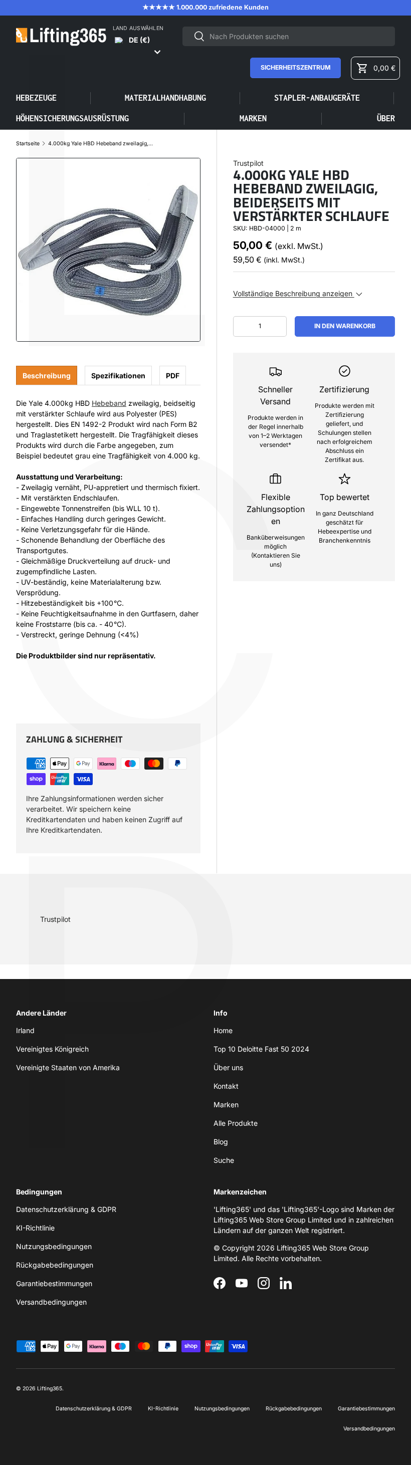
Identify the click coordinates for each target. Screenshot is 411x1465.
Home (223, 1030)
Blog (221, 1141)
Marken (253, 118)
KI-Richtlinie (35, 1228)
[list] (108, 250)
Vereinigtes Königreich (52, 1049)
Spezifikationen (118, 375)
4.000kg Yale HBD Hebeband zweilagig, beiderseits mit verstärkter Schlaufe (100, 144)
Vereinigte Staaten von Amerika (68, 1067)
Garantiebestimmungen (54, 1283)
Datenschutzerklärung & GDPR (66, 1209)
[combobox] (288, 36)
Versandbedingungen (51, 1302)
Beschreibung (47, 375)
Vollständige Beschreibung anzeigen (293, 293)
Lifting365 (49, 1388)
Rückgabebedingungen (54, 1265)
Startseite (28, 144)
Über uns (228, 1067)
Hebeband (109, 403)
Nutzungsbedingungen (54, 1246)
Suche (224, 1160)
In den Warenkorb (344, 326)
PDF (172, 375)
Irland (25, 1030)
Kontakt (226, 1086)
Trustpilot (248, 163)
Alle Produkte (236, 1123)
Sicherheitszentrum (295, 67)
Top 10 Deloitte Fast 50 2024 (261, 1049)
